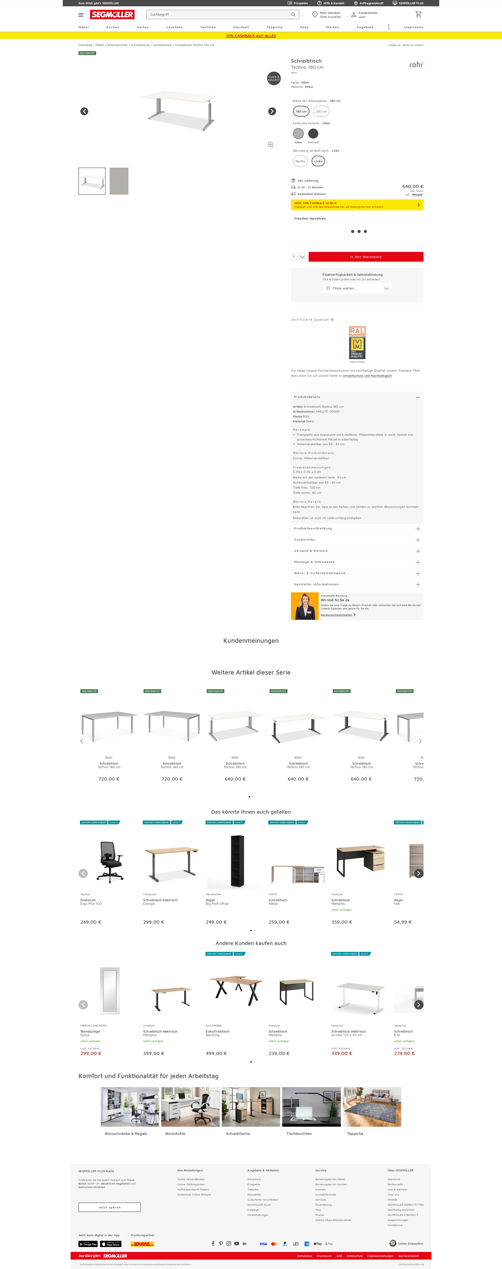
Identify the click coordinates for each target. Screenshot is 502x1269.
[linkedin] (244, 1244)
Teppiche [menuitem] (275, 27)
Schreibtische (238, 1133)
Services (321, 1199)
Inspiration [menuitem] (414, 27)
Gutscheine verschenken (262, 1199)
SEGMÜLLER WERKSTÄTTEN (406, 1204)
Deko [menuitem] (304, 27)
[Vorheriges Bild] (84, 111)
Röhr (294, 72)
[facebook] (213, 1244)
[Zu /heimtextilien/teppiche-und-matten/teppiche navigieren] (372, 1107)
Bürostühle (175, 1133)
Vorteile (392, 1199)
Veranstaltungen (257, 1214)
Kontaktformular (326, 1194)
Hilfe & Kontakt (334, 3)
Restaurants (395, 1184)
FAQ (318, 1209)
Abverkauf (254, 1179)
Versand (417, 194)
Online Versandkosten (191, 1179)
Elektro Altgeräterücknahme (333, 1220)
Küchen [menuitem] (112, 27)
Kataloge (253, 1209)
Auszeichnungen (398, 1220)
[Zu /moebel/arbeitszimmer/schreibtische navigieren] (251, 1107)
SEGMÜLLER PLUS (411, 3)
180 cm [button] (301, 111)
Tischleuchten (299, 1133)
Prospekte (301, 3)
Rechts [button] (300, 161)
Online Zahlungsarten (191, 1184)
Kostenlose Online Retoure (194, 1194)
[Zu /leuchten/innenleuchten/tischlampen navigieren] (311, 1107)
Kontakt (321, 1189)
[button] (270, 144)
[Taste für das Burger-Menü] (80, 14)
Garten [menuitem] (143, 27)
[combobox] (299, 257)
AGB (339, 1255)
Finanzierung (324, 1204)
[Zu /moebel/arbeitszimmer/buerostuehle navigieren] (190, 1107)
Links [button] (318, 161)
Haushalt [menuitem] (241, 27)
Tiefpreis (252, 1189)
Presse (320, 1214)
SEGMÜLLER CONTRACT (403, 1214)
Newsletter (254, 1194)
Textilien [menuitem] (208, 27)
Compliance (395, 1225)
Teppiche (355, 1133)
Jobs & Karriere (397, 1189)
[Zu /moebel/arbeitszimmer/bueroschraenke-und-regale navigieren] (130, 1107)
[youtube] (236, 1244)
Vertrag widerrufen (409, 1264)
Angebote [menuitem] (365, 27)
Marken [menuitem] (332, 27)
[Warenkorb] (419, 14)
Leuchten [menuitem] (174, 27)
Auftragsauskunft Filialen (193, 1189)
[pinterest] (221, 1244)
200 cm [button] (321, 111)
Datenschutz (355, 1255)
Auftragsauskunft (371, 3)
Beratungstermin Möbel (330, 1179)
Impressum (324, 1255)
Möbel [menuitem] (83, 27)
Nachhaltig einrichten (401, 1209)
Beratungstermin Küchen (331, 1184)
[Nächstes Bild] (272, 111)
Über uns (393, 1194)
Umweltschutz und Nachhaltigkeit (367, 375)
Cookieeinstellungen (380, 1255)
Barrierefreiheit (408, 1255)
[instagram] (228, 1244)
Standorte (394, 1179)
